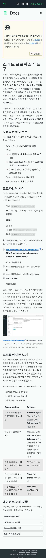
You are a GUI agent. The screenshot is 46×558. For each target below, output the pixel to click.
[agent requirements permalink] (29, 501)
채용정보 (14, 550)
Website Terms (22, 552)
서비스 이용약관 (21, 550)
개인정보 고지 (34, 550)
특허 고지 (28, 552)
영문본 (37, 40)
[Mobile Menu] (40, 13)
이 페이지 (33, 43)
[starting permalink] (26, 188)
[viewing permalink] (29, 354)
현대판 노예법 (34, 552)
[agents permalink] (29, 131)
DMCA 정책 (27, 550)
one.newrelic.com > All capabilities (22, 249)
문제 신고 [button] (37, 54)
